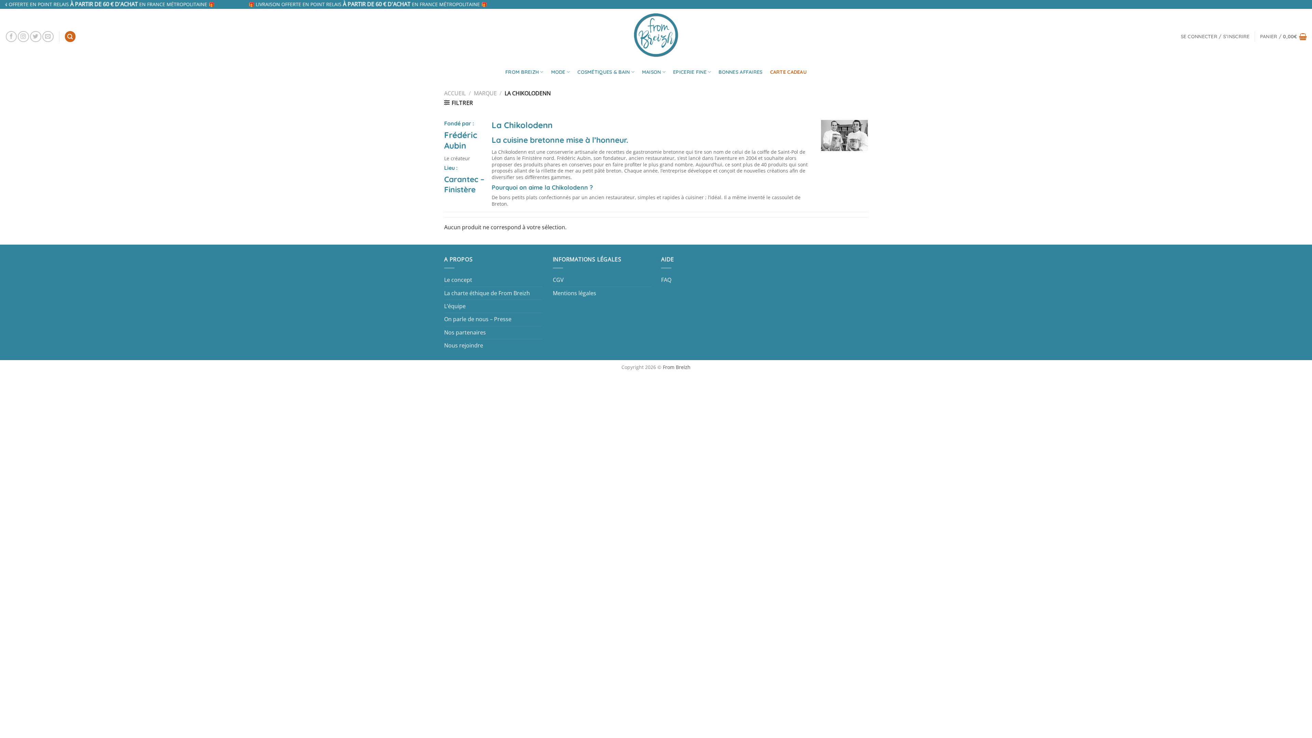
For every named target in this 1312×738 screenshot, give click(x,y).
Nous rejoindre (463, 345)
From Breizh (522, 72)
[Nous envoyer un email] (48, 36)
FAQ (666, 280)
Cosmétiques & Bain (603, 72)
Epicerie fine (690, 72)
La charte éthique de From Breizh (487, 293)
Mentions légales (574, 293)
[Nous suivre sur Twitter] (35, 36)
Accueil (455, 93)
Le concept (458, 280)
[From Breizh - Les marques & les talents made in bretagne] (656, 35)
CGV (558, 280)
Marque (485, 93)
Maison (651, 72)
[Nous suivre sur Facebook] (11, 36)
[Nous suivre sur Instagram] (23, 36)
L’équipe (455, 306)
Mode (558, 72)
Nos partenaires (465, 332)
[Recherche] (70, 36)
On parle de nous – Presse (477, 319)
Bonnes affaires (740, 72)
